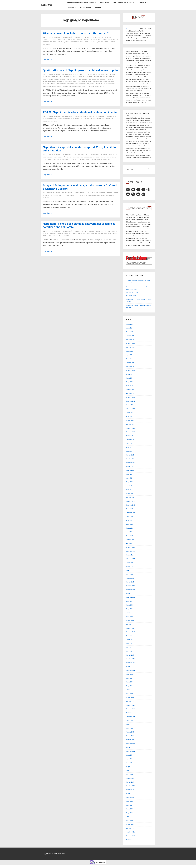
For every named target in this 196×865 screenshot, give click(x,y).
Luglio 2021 (129, 478)
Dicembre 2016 (130, 659)
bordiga (70, 119)
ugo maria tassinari (100, 159)
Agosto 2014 (129, 755)
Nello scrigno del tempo (122, 2)
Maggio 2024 (129, 382)
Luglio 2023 (129, 416)
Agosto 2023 (129, 412)
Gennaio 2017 (130, 655)
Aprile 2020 (129, 532)
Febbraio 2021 (130, 493)
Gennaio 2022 (130, 455)
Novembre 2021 (130, 462)
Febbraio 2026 (130, 336)
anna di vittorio (77, 195)
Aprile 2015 (129, 724)
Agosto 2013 (129, 801)
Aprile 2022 (129, 451)
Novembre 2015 (130, 709)
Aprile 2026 (129, 328)
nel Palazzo (57, 157)
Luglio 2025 (129, 355)
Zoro (109, 159)
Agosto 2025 (129, 351)
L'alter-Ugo (46, 5)
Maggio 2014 (129, 766)
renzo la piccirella (97, 84)
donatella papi (113, 39)
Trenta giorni (104, 2)
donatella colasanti (100, 39)
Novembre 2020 (130, 505)
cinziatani (79, 39)
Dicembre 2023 (130, 397)
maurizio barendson (57, 84)
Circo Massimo (105, 157)
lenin (102, 119)
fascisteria (98, 37)
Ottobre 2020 (129, 509)
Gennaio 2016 (130, 701)
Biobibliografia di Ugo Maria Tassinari (81, 2)
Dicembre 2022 (130, 428)
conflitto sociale (101, 154)
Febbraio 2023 (130, 420)
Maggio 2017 (129, 647)
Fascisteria (142, 2)
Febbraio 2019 (130, 578)
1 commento (57, 195)
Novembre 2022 (130, 432)
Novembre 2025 (130, 347)
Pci (106, 119)
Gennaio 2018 (130, 624)
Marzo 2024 (129, 385)
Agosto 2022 (129, 443)
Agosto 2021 (129, 474)
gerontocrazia (71, 233)
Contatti (98, 7)
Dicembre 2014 (130, 739)
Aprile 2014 (129, 770)
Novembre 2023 (130, 401)
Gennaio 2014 (130, 782)
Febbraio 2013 (130, 824)
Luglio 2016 (129, 678)
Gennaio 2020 (130, 543)
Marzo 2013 (129, 820)
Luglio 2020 (129, 520)
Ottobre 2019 (129, 555)
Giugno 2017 (129, 643)
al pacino (64, 39)
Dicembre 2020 (130, 501)
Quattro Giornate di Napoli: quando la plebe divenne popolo (80, 70)
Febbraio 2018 (130, 620)
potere (45, 236)
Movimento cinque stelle (65, 159)
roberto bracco (62, 86)
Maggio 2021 (129, 482)
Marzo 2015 (129, 728)
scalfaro (51, 236)
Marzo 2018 (129, 616)
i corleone (60, 42)
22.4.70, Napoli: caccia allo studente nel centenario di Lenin (80, 112)
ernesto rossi (60, 79)
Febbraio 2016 (130, 697)
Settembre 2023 (130, 409)
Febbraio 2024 (130, 389)
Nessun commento (51, 77)
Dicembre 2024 (130, 370)
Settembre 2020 (130, 512)
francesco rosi (93, 79)
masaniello (90, 81)
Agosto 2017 (129, 639)
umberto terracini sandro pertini (80, 86)
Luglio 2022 (129, 447)
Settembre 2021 (130, 470)
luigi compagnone (79, 81)
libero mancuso (78, 42)
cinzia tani (71, 39)
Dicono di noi (85, 7)
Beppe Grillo (94, 157)
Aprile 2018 (129, 613)
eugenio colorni (71, 79)
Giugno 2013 (129, 809)
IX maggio (58, 81)
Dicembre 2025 (130, 343)
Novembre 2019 (130, 551)
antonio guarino (48, 79)
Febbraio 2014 (130, 778)
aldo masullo (74, 77)
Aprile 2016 (129, 690)
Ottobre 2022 (129, 436)
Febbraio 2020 (130, 539)
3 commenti (51, 233)
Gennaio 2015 (130, 736)
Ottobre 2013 (129, 793)
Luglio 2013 (129, 805)
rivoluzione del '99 (49, 86)
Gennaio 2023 (130, 424)
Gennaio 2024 (130, 393)
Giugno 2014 (129, 763)
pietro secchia (84, 84)
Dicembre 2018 (130, 586)
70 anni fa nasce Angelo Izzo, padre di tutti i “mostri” (76, 33)
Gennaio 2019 (130, 582)
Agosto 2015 (129, 720)
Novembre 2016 (130, 663)
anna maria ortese (85, 77)
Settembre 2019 (130, 559)
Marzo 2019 (129, 574)
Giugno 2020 (129, 524)
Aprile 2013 (129, 816)
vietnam (55, 121)
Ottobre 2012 (129, 840)
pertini (114, 233)
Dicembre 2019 (130, 547)
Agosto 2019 (129, 563)
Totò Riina (89, 159)
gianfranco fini (89, 195)
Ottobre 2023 (129, 405)
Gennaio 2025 (130, 366)
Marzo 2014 (129, 774)
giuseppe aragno (49, 81)
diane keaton (87, 39)
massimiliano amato (100, 81)
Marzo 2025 (129, 359)
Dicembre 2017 (130, 628)
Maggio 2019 (129, 566)
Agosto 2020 (129, 516)
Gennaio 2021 (130, 497)
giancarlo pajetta (79, 119)
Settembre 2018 (130, 597)
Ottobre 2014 (129, 747)
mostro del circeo (90, 42)
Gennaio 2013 (130, 828)
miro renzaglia (106, 233)
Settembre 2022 (130, 439)
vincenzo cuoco (98, 86)
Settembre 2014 (130, 751)
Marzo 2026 (129, 332)
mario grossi (95, 233)
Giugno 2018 (129, 605)
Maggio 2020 (129, 528)
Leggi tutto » (47, 60)
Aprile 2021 (129, 486)
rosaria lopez (103, 42)
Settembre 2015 (130, 716)
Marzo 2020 (129, 536)
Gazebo (112, 157)
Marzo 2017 (129, 651)
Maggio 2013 (129, 813)
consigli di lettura (101, 231)
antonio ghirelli (98, 77)
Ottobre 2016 (129, 666)
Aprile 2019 (129, 570)
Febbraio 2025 (130, 362)
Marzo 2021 (129, 489)
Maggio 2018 (129, 609)
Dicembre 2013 (130, 786)
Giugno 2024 (129, 378)
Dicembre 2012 (130, 832)
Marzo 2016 (129, 693)
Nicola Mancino (80, 159)
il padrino (68, 42)
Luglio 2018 (129, 601)
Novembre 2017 (130, 632)
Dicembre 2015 (130, 705)
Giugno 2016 (129, 682)
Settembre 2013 (130, 797)
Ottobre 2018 (129, 593)
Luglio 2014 (129, 759)
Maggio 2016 (129, 686)
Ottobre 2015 (129, 713)
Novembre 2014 (130, 743)
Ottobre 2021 (129, 466)
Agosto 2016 (129, 674)
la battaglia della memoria (106, 74)
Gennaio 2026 (130, 339)
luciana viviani (67, 81)
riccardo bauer (109, 84)
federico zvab (82, 79)
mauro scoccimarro (71, 84)
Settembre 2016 (130, 670)
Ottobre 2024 (129, 374)
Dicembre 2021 (130, 459)
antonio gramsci (110, 77)
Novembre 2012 (130, 836)
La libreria (70, 7)
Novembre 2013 (130, 789)
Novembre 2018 (130, 589)
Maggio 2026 (129, 324)
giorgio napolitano (49, 42)
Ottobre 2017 (129, 636)
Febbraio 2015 (130, 732)
